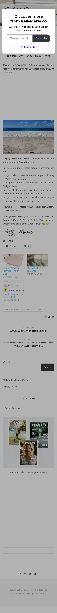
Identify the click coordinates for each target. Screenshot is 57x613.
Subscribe (41, 38)
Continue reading (28, 47)
